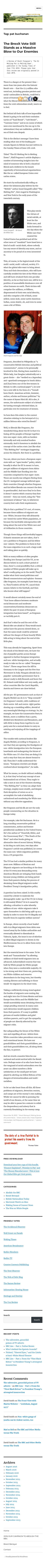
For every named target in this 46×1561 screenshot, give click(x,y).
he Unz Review (11, 1302)
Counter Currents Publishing (16, 1264)
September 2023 (13, 1520)
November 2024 (13, 1495)
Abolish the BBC (13, 1192)
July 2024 (10, 1504)
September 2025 (13, 1485)
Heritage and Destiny (13, 1296)
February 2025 (12, 1489)
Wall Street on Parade (13, 1233)
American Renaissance (13, 1246)
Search (7, 1315)
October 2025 (12, 1482)
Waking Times (10, 1239)
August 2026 (11, 1467)
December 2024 (13, 1492)
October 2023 (12, 1517)
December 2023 (13, 1510)
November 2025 (13, 1479)
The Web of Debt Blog (13, 1277)
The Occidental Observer (14, 1227)
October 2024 (12, 1498)
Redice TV (8, 1258)
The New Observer (12, 1271)
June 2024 (10, 1507)
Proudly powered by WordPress (17, 1557)
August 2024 (11, 1501)
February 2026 (12, 1473)
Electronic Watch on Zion (17, 1202)
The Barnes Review (12, 1283)
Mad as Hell (9, 1429)
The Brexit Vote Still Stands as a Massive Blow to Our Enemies (21, 47)
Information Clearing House (16, 1290)
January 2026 (12, 1476)
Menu (38, 8)
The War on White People (17, 1208)
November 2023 (13, 1514)
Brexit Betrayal (12, 1196)
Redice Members (11, 1252)
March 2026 (11, 1470)
